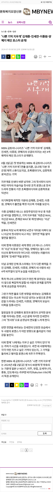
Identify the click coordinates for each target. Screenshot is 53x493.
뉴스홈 (3, 31)
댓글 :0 (3, 414)
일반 (14, 31)
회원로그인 (5, 420)
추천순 (11, 442)
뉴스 (10, 22)
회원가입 (49, 2)
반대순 (19, 442)
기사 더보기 (46, 405)
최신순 (3, 442)
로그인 (43, 2)
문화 (9, 31)
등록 (45, 433)
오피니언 (21, 22)
